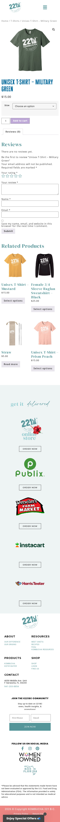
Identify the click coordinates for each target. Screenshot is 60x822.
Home (4, 20)
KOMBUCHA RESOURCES (42, 650)
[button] (45, 7)
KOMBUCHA (9, 664)
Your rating (9, 173)
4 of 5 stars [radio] (16, 176)
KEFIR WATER (10, 666)
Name (6, 199)
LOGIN (34, 666)
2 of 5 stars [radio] (7, 176)
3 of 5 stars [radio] (11, 176)
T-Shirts (15, 20)
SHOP (34, 664)
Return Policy (39, 814)
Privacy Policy (21, 814)
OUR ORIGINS (10, 644)
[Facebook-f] (22, 748)
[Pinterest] (37, 748)
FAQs (33, 647)
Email (5, 210)
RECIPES (35, 644)
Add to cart (20, 120)
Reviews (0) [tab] (13, 131)
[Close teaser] (45, 814)
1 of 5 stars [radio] (3, 176)
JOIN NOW (30, 726)
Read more (11, 364)
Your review (9, 182)
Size (7, 105)
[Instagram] (30, 748)
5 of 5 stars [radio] (20, 176)
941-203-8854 (11, 686)
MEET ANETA (37, 642)
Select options (13, 300)
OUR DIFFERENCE (12, 642)
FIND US (35, 669)
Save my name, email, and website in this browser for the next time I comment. (26, 225)
